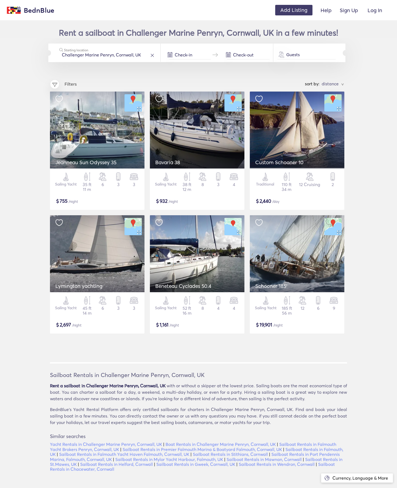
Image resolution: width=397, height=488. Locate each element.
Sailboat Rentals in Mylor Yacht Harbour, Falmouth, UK (169, 459)
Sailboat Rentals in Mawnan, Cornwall (264, 459)
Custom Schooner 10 (279, 162)
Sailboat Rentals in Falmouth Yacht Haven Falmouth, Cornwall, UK (124, 454)
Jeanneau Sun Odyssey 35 (85, 162)
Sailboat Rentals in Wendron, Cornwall (277, 464)
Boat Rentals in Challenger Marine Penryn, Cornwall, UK (221, 444)
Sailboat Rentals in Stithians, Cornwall (230, 454)
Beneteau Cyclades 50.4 (183, 286)
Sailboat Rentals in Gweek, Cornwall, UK (195, 464)
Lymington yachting (78, 286)
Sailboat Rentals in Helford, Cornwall (116, 464)
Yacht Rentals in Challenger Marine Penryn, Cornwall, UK (106, 444)
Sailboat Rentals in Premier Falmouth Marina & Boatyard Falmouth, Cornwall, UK (202, 449)
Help (326, 10)
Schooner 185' (271, 286)
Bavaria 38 (167, 162)
